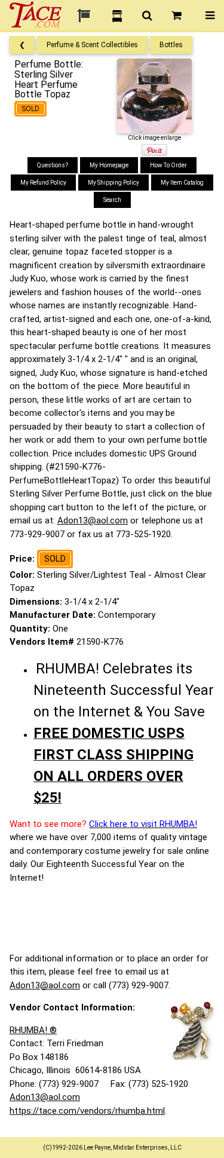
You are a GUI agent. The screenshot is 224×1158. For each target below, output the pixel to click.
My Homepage (109, 165)
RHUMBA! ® (33, 1030)
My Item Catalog (182, 182)
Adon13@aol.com (92, 520)
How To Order (168, 165)
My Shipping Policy (113, 182)
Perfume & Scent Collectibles (92, 45)
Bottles (171, 45)
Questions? (52, 165)
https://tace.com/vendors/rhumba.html (87, 1110)
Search (112, 200)
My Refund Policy (43, 182)
